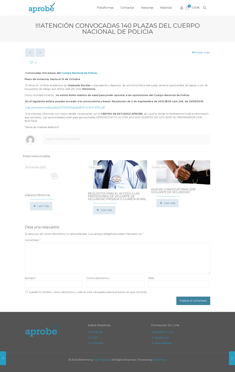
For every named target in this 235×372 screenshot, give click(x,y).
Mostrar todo (202, 52)
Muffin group (102, 359)
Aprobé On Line (163, 332)
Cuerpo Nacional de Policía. (79, 73)
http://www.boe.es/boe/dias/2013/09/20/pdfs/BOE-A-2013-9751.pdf (65, 107)
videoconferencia (37, 195)
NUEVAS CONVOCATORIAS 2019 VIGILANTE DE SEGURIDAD (173, 191)
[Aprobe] (41, 7)
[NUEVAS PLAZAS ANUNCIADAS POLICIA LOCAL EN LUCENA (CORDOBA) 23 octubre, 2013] (232, 358)
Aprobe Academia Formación (63, 138)
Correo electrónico (98, 278)
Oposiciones (161, 337)
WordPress (159, 359)
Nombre (30, 278)
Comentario (33, 240)
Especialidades (163, 343)
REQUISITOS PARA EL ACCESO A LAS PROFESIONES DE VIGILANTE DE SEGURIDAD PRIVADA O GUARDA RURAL (117, 196)
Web (151, 278)
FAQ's (94, 337)
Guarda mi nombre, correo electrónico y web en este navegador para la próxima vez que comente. (88, 292)
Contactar (97, 332)
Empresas (97, 343)
